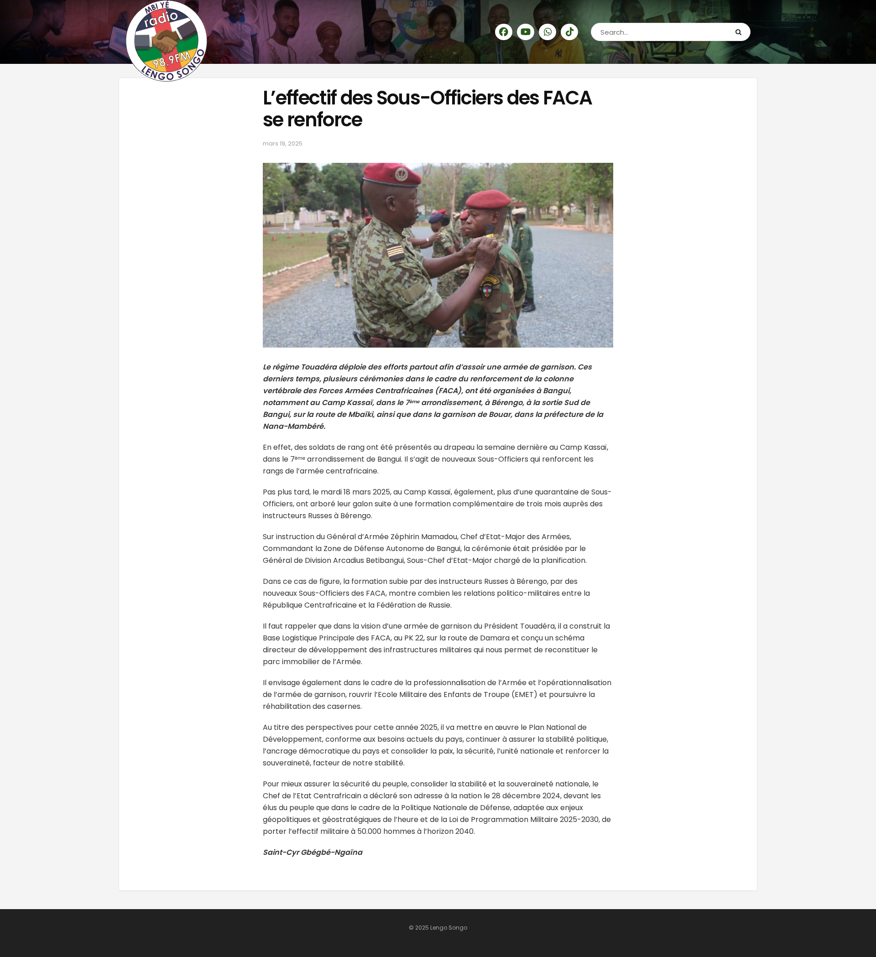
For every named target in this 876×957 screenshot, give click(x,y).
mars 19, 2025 (282, 143)
